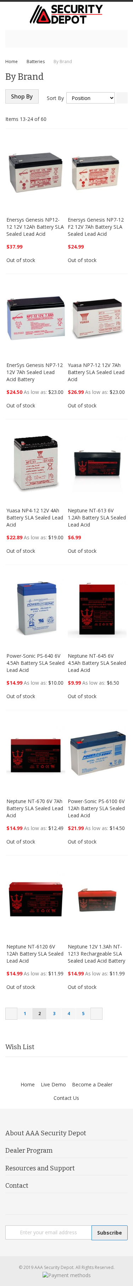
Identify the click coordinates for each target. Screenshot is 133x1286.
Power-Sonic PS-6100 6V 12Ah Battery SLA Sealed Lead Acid (96, 808)
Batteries (36, 62)
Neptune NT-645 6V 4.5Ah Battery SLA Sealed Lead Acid (97, 662)
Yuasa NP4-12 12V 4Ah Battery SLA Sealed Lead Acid (34, 517)
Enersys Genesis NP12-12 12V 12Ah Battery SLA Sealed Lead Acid (35, 226)
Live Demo (53, 1084)
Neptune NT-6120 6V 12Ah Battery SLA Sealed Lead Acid (34, 953)
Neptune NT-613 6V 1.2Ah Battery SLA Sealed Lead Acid (97, 517)
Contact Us (66, 1098)
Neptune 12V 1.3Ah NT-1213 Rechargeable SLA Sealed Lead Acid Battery (96, 953)
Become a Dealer (92, 1084)
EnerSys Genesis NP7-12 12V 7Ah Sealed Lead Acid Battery (34, 372)
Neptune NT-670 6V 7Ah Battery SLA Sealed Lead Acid (34, 808)
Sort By (55, 98)
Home (11, 62)
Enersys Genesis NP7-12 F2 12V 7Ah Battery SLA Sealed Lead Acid (96, 226)
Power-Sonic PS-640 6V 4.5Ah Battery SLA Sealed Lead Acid (35, 662)
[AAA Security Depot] (66, 14)
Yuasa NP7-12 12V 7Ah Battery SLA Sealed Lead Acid (96, 372)
